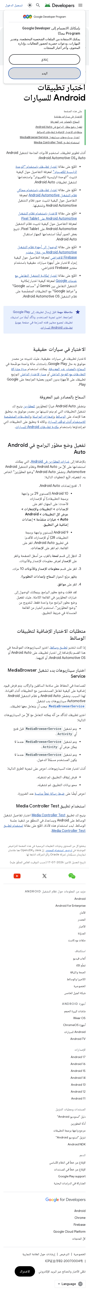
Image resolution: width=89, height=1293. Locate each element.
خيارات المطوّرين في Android (50, 461)
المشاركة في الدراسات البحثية (70, 1183)
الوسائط (61, 416)
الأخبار (82, 926)
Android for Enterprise (70, 906)
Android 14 (78, 1078)
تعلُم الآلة (81, 965)
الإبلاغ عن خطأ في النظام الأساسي (67, 1162)
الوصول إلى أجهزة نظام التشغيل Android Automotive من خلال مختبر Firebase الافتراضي (47, 252)
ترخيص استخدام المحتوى (58, 850)
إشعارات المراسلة (42, 416)
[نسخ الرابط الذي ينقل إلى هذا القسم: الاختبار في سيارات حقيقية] (28, 349)
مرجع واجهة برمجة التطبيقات (69, 1130)
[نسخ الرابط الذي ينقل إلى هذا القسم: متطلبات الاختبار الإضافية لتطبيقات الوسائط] (65, 638)
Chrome (80, 1218)
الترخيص (64, 1254)
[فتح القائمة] (80, 5)
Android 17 (78, 1057)
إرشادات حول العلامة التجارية (38, 1254)
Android (80, 899)
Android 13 (78, 1085)
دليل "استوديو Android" (71, 1117)
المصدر (82, 919)
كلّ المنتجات (79, 1238)
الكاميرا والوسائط (76, 979)
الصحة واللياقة (78, 972)
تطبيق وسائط (58, 647)
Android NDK (77, 1144)
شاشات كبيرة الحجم (75, 1011)
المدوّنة (82, 933)
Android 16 (78, 1064)
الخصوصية (80, 986)
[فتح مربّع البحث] (38, 5)
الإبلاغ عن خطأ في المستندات (70, 1169)
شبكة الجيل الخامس (75, 993)
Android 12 (78, 1091)
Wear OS (79, 1018)
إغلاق (44, 59)
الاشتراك (25, 1271)
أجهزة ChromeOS (74, 1025)
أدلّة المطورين (78, 1123)
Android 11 (78, 1098)
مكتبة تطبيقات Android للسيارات (37, 427)
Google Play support (72, 1176)
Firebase (80, 1225)
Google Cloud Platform (69, 1232)
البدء (45, 73)
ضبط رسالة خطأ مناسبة (50, 793)
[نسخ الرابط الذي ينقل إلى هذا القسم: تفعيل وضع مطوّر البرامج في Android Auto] (69, 452)
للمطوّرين (29, 406)
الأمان (82, 912)
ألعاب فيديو (79, 958)
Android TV (78, 1039)
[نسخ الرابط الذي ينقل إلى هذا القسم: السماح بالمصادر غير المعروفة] (35, 397)
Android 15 (78, 1071)
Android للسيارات (75, 1032)
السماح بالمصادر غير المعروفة (67, 369)
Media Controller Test (48, 815)
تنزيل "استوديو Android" (71, 1137)
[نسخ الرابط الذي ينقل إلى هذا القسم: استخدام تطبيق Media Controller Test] (11, 806)
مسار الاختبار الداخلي (33, 374)
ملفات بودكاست (77, 940)
